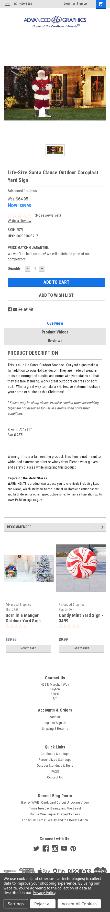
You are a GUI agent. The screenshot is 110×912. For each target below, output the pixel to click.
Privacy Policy (44, 892)
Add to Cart (28, 648)
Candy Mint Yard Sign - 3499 (81, 618)
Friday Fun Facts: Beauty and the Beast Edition (55, 820)
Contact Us (55, 777)
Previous (96, 527)
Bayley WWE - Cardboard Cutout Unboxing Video (55, 802)
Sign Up (82, 3)
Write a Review (19, 221)
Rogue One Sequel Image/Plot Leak (55, 814)
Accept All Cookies (79, 904)
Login (67, 3)
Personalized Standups (55, 760)
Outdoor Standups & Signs (55, 765)
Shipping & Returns (55, 729)
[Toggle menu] (7, 7)
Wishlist (55, 717)
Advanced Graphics (18, 604)
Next (103, 527)
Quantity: (14, 268)
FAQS (55, 771)
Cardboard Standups (55, 754)
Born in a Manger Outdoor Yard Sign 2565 (23, 621)
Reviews (55, 340)
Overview (55, 323)
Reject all (42, 904)
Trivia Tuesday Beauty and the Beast (55, 808)
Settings (16, 904)
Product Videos (55, 332)
